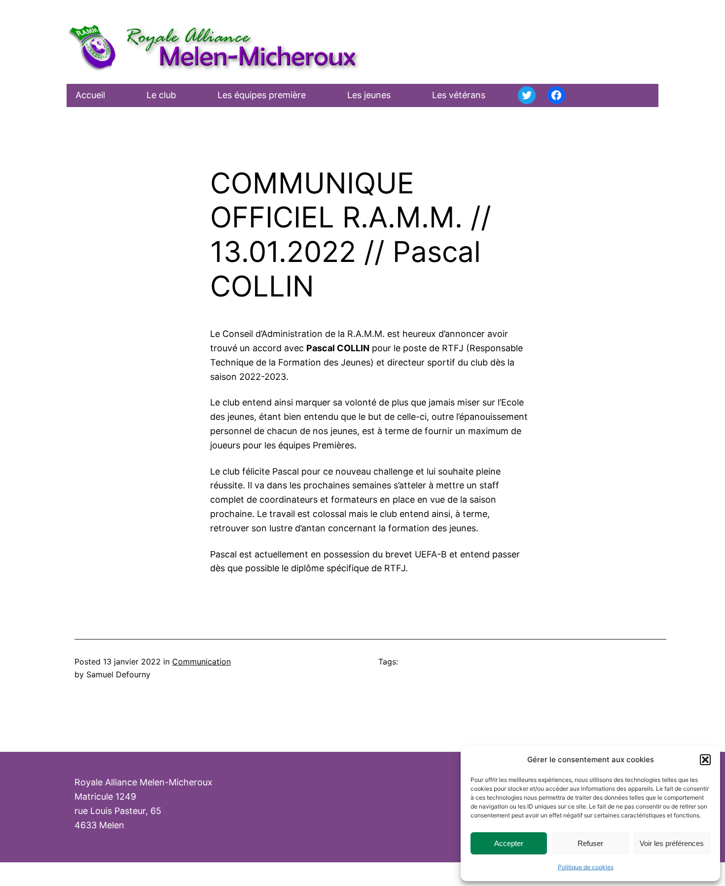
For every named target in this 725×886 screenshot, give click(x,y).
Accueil (90, 95)
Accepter (508, 843)
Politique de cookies (586, 867)
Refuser (590, 843)
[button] (705, 760)
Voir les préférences (672, 843)
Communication (201, 661)
